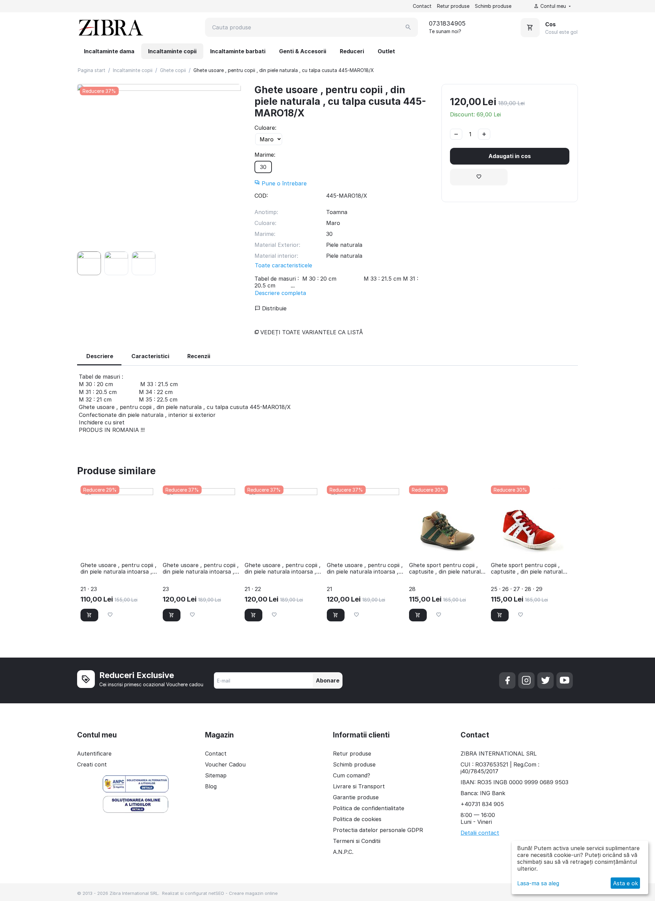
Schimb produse (493, 6)
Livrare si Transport (359, 786)
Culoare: (265, 127)
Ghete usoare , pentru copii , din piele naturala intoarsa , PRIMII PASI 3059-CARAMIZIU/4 (119, 568)
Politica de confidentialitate (368, 808)
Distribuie (273, 308)
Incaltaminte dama (109, 51)
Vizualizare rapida (118, 547)
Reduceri (352, 51)
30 (263, 167)
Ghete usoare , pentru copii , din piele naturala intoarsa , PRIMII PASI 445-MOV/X (365, 568)
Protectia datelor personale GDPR (378, 830)
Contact (422, 6)
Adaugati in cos (510, 156)
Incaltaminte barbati (237, 51)
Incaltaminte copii (172, 51)
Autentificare (94, 753)
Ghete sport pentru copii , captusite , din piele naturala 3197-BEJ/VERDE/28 (446, 568)
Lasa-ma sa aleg (538, 883)
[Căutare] (408, 27)
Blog (211, 786)
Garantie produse (356, 797)
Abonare (327, 680)
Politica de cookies (357, 819)
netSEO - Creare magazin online (243, 893)
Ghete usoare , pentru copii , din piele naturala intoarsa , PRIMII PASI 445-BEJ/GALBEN (201, 568)
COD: (261, 195)
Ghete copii (173, 70)
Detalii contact (480, 832)
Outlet (386, 51)
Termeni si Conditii (356, 840)
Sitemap (216, 775)
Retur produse (453, 6)
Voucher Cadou (225, 764)
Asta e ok (625, 883)
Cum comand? (351, 775)
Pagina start (91, 70)
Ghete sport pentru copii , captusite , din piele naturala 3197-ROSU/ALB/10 (528, 568)
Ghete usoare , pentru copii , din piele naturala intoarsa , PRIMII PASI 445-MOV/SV (283, 568)
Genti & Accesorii (302, 51)
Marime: (264, 154)
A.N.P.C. (343, 851)
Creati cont (92, 764)
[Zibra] (110, 27)
